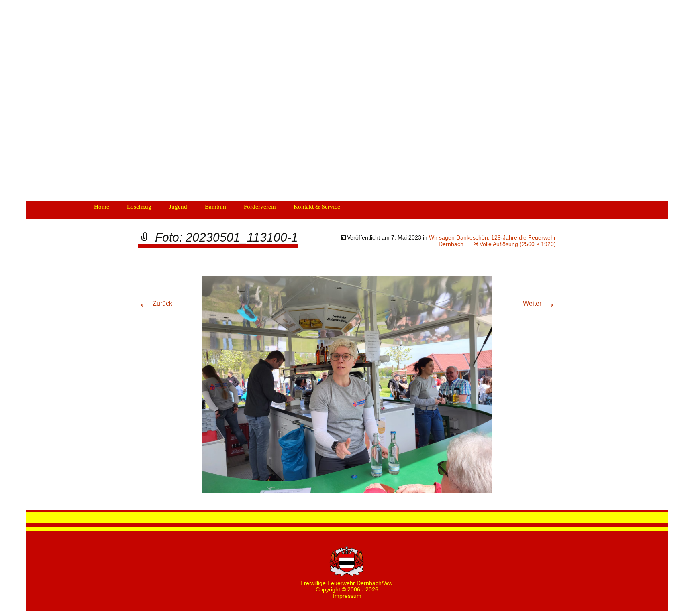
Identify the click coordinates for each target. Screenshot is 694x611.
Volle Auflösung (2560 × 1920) (518, 244)
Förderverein (260, 206)
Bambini (215, 206)
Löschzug (139, 206)
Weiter (539, 303)
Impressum (347, 596)
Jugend (178, 206)
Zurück (155, 303)
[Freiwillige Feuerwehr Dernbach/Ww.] (347, 100)
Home (101, 206)
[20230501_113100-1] (347, 384)
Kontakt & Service (317, 206)
